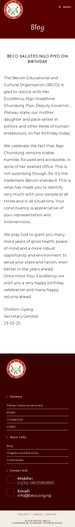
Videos (37, 514)
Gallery (23, 514)
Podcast (51, 514)
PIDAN (11, 412)
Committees (15, 460)
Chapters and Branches (22, 452)
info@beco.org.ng (34, 495)
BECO (46, 521)
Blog (10, 445)
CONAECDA (15, 419)
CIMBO (11, 426)
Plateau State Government (25, 405)
